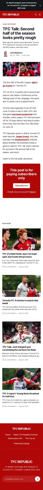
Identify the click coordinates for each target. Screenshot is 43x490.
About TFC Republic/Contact (26, 435)
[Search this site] (36, 14)
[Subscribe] (37, 479)
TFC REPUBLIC (10, 14)
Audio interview (9, 24)
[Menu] (40, 14)
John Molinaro (16, 53)
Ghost (26, 443)
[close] (40, 5)
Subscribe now (21, 185)
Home (7, 435)
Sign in (33, 192)
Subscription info (15, 438)
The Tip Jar (30, 438)
